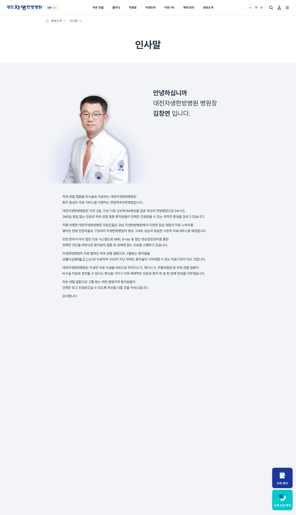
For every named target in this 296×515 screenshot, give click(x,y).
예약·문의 (188, 7)
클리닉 (116, 7)
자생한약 (150, 7)
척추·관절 (98, 7)
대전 (49, 7)
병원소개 (208, 7)
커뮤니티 (169, 7)
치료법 (133, 7)
